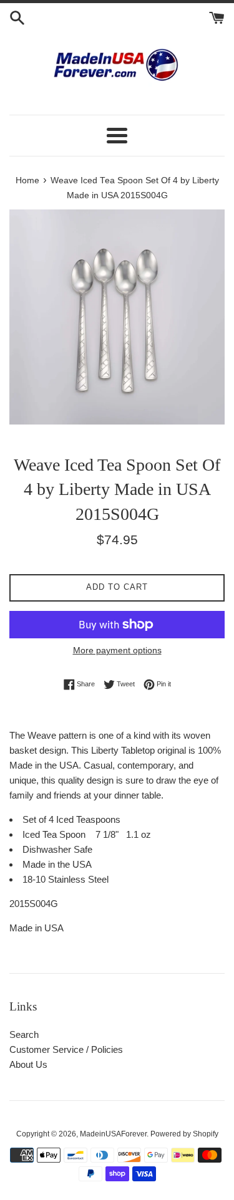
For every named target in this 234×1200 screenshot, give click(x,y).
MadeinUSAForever (113, 1134)
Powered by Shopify (184, 1134)
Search (24, 1034)
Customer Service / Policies (66, 1049)
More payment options (117, 650)
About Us (28, 1064)
